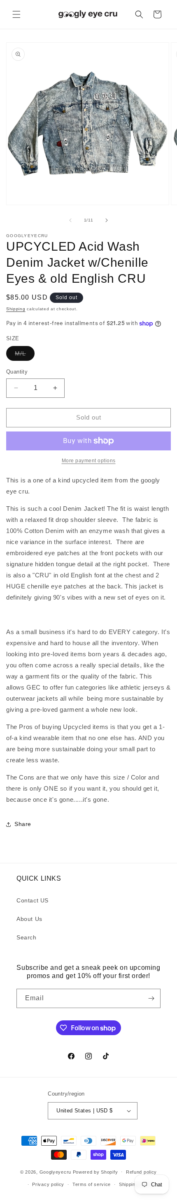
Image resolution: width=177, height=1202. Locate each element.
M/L (25, 355)
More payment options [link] (89, 461)
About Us (29, 919)
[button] (16, 14)
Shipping (16, 309)
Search (26, 937)
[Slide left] (70, 220)
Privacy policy (48, 1184)
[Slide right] (107, 220)
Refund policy (141, 1172)
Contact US (32, 900)
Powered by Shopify (95, 1171)
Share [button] (22, 824)
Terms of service (91, 1184)
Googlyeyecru (55, 1171)
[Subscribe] (151, 998)
